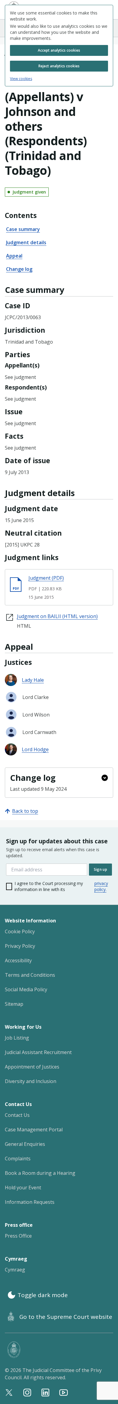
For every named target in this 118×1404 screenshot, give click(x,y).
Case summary (23, 229)
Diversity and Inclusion (30, 1081)
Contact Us (17, 1115)
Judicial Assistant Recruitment (38, 1052)
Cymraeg (15, 1269)
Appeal (14, 255)
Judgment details (26, 242)
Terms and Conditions (30, 975)
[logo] (60, 1349)
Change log (19, 269)
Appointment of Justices (32, 1066)
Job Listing (17, 1037)
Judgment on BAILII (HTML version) (57, 616)
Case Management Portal (34, 1129)
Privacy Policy (20, 946)
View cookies (21, 78)
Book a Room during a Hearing (40, 1173)
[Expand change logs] (104, 777)
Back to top (25, 811)
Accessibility (18, 960)
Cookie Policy (20, 931)
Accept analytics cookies (59, 50)
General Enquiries (25, 1144)
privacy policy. (101, 886)
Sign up (100, 869)
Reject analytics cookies (59, 66)
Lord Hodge (35, 749)
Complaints (18, 1158)
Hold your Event (23, 1187)
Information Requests (29, 1202)
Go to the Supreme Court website (65, 1317)
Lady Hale (33, 680)
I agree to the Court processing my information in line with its (61, 886)
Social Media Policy (26, 989)
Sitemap (14, 1004)
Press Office (18, 1236)
